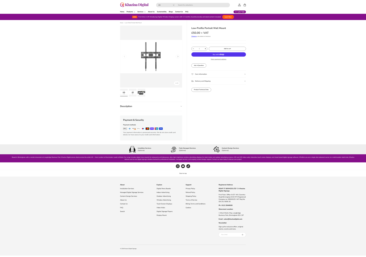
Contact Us (179, 12)
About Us (151, 12)
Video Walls (161, 208)
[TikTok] (188, 166)
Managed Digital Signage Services (131, 192)
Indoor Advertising (163, 192)
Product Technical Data (201, 90)
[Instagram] (178, 166)
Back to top (183, 173)
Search (122, 211)
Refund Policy (190, 192)
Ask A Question (199, 65)
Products (130, 12)
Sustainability (162, 12)
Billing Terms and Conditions (195, 204)
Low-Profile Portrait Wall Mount (133, 23)
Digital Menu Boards (164, 189)
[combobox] (193, 5)
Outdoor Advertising (164, 196)
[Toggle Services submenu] (145, 12)
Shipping (194, 36)
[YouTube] (183, 166)
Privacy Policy (190, 189)
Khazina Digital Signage (130, 248)
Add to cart (227, 49)
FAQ (186, 12)
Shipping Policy (191, 196)
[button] (245, 5)
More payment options (218, 59)
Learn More (228, 17)
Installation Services (127, 189)
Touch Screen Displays (164, 204)
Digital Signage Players (165, 211)
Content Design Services (128, 196)
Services (140, 12)
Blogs (171, 12)
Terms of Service (191, 200)
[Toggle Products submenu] (134, 12)
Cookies (188, 208)
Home (122, 12)
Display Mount (162, 215)
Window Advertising (164, 200)
